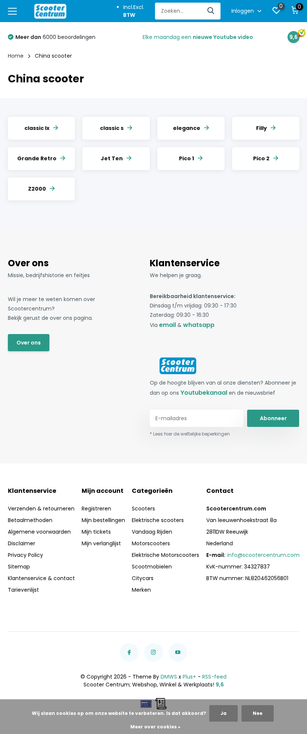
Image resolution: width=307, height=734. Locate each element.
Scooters (143, 508)
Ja (224, 713)
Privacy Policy (25, 555)
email (167, 325)
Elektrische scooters (158, 520)
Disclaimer (21, 543)
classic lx (36, 128)
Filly (261, 128)
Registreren (96, 508)
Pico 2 (261, 158)
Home (16, 56)
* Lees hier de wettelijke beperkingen (190, 434)
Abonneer (273, 418)
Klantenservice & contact (41, 578)
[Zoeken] (211, 11)
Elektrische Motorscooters (165, 555)
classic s (112, 128)
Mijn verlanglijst (101, 543)
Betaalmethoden (30, 520)
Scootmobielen (152, 566)
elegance (186, 128)
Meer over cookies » (155, 727)
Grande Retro (37, 158)
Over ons (28, 342)
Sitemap (19, 566)
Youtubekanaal (203, 392)
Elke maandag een (198, 37)
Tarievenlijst (23, 590)
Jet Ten (112, 158)
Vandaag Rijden (152, 532)
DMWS (169, 676)
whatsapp (199, 325)
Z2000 (37, 188)
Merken (141, 590)
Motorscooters (151, 543)
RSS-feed (214, 676)
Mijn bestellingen (103, 520)
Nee (257, 713)
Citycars (143, 578)
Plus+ (189, 676)
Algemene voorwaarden (39, 532)
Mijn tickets (96, 532)
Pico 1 (186, 158)
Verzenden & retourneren (41, 508)
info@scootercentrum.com (263, 555)
